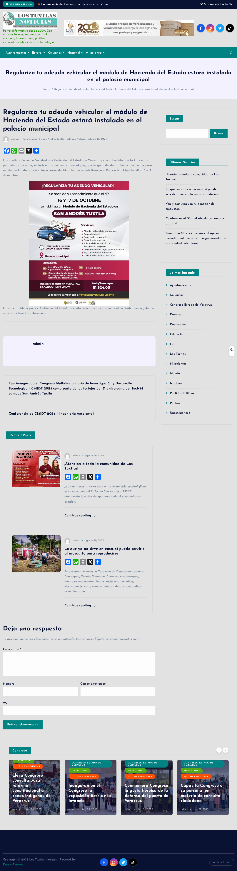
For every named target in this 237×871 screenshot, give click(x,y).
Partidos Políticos (182, 393)
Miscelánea (94, 52)
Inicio (46, 89)
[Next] (225, 750)
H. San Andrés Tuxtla (51, 139)
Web (6, 703)
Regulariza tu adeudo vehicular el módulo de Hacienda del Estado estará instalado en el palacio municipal (124, 89)
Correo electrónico (93, 683)
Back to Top (223, 862)
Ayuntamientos (16, 52)
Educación (177, 334)
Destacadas (30, 139)
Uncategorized (180, 412)
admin (15, 139)
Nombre (8, 683)
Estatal (37, 52)
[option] (34, 787)
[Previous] (219, 750)
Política (175, 403)
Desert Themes (13, 864)
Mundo (175, 373)
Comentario (12, 649)
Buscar (174, 118)
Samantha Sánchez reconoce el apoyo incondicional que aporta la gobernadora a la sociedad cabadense (196, 238)
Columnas (55, 52)
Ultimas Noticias (76, 139)
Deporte (175, 314)
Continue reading (78, 515)
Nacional (73, 52)
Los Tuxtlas (178, 354)
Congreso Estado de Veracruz (191, 304)
